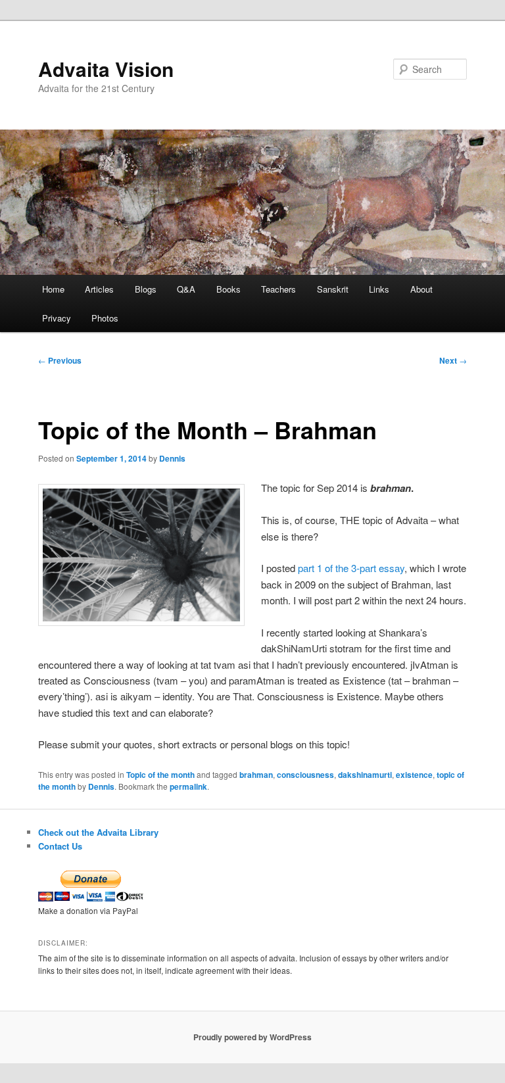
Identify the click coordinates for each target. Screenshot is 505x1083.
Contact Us (60, 846)
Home (53, 289)
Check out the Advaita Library (98, 832)
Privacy (56, 318)
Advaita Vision (106, 69)
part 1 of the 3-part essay (351, 568)
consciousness (305, 775)
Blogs (145, 289)
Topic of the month (160, 775)
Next (453, 360)
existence (414, 775)
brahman (256, 775)
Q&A (186, 289)
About (421, 289)
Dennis (172, 458)
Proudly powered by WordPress (252, 1037)
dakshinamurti (365, 775)
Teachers (278, 289)
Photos (104, 318)
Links (379, 289)
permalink (188, 786)
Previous (60, 360)
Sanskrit (333, 289)
